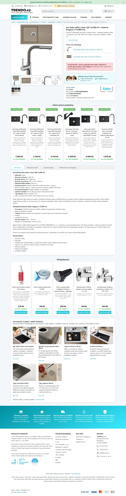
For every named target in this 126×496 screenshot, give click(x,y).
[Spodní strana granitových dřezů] (50, 335)
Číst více (16, 358)
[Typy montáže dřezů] (24, 372)
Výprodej (34, 17)
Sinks (73, 87)
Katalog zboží (19, 17)
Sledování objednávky (83, 437)
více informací (75, 473)
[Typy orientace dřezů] (75, 335)
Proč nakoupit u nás (51, 17)
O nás (57, 442)
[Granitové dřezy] (101, 335)
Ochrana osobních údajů (63, 449)
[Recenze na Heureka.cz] (34, 462)
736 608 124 (104, 449)
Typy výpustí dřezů (46, 383)
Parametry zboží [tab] (32, 168)
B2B (56, 460)
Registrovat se (80, 442)
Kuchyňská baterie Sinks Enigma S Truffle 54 (87, 49)
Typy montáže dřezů (21, 383)
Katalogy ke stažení (61, 447)
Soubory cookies (60, 452)
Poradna (83, 17)
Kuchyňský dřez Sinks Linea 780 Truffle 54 (87, 57)
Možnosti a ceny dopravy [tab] (68, 168)
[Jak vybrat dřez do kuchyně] (24, 335)
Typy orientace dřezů (72, 346)
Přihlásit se (79, 439)
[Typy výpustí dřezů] (50, 372)
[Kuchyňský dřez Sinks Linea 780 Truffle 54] (69, 56)
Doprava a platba (69, 17)
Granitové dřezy (96, 346)
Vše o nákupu (96, 17)
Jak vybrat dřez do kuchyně (23, 346)
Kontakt (108, 17)
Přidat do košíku (21, 312)
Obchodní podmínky (62, 439)
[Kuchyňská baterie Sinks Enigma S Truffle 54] (69, 49)
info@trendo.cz (30, 6)
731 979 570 (17, 6)
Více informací (73, 40)
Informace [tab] (17, 168)
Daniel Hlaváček (22, 492)
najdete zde (88, 2)
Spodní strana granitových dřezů (49, 347)
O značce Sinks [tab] (49, 168)
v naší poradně (39, 399)
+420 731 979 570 (86, 79)
